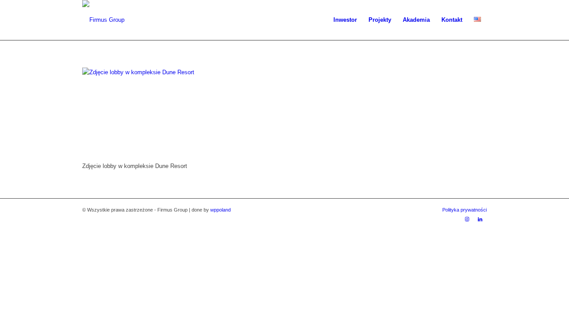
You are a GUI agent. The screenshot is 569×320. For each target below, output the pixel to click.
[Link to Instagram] (466, 219)
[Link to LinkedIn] (480, 219)
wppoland (220, 209)
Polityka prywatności (464, 209)
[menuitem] (345, 20)
